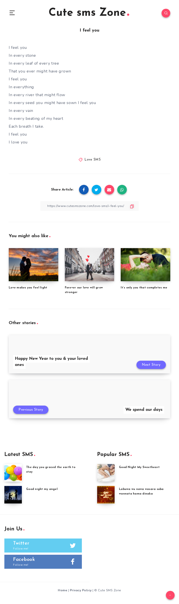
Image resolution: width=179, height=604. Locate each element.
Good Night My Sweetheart (139, 467)
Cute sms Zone (87, 13)
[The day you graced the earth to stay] (13, 473)
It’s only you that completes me (144, 287)
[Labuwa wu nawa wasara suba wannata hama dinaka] (106, 494)
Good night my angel (42, 489)
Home (62, 590)
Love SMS (92, 159)
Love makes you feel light (28, 287)
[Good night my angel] (13, 494)
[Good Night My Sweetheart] (106, 473)
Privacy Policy (81, 590)
